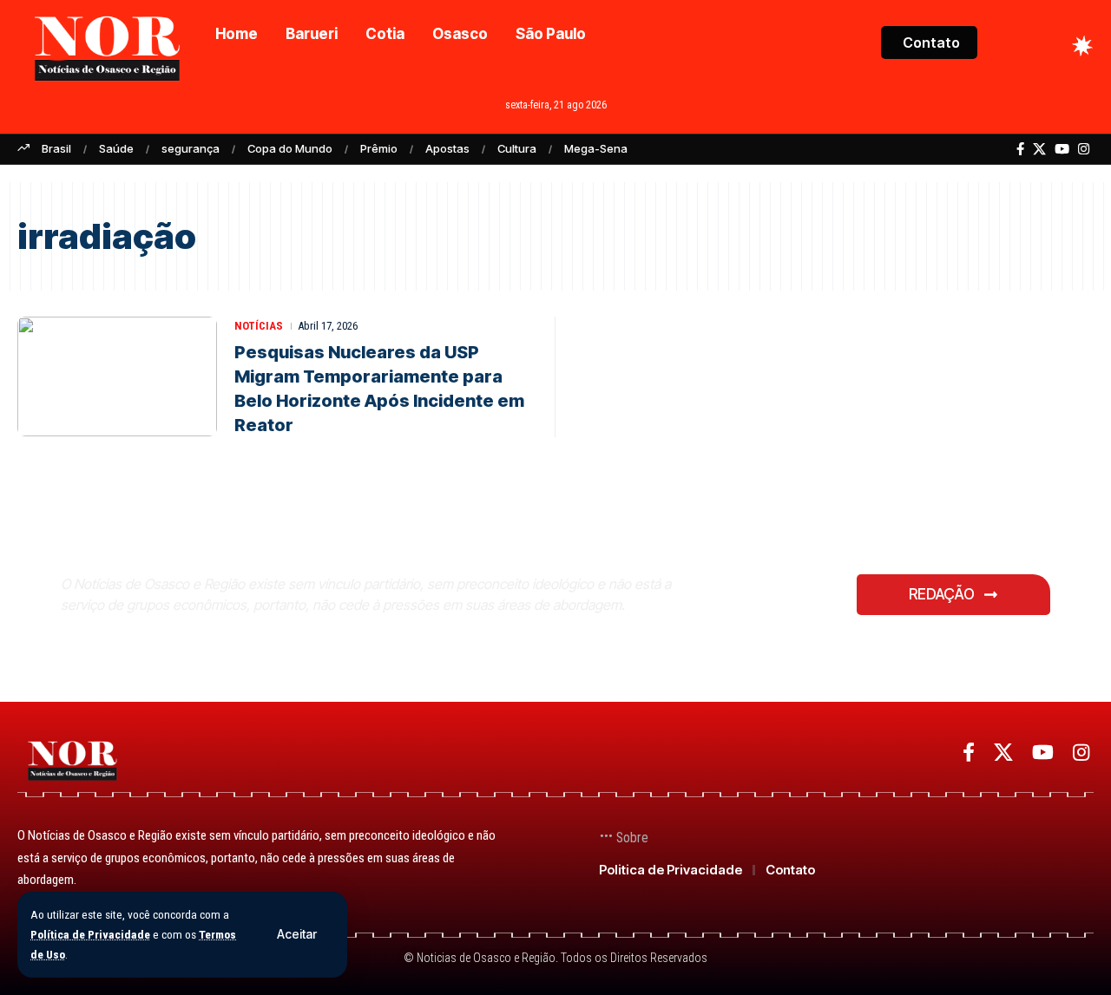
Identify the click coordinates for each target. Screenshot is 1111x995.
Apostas (447, 148)
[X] (1039, 149)
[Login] (1014, 45)
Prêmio (379, 148)
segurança (190, 148)
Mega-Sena (596, 148)
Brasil (56, 148)
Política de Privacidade (90, 934)
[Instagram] (1084, 149)
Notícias (258, 325)
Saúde (116, 148)
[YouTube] (1062, 149)
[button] (297, 934)
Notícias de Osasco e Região (261, 541)
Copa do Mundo (289, 148)
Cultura (516, 148)
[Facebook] (1020, 149)
